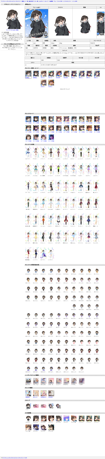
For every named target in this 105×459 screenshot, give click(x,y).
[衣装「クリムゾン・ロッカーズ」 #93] (97, 352)
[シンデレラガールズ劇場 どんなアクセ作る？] (59, 383)
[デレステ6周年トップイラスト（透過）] (44, 429)
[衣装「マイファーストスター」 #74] (28, 344)
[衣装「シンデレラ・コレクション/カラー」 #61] (82, 326)
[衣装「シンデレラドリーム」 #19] (97, 281)
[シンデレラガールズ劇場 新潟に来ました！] (28, 383)
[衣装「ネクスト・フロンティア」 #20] (28, 290)
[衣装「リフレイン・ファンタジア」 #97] (51, 361)
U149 (26, 457)
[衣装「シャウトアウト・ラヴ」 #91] (82, 352)
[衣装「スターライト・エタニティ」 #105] (36, 370)
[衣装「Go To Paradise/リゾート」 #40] (74, 308)
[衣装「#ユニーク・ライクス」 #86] (44, 352)
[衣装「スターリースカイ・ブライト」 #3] (51, 272)
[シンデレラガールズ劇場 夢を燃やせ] (66, 383)
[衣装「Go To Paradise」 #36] (74, 299)
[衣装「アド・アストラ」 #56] (44, 326)
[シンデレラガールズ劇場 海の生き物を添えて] (44, 383)
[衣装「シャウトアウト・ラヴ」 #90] (74, 352)
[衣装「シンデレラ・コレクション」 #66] (44, 335)
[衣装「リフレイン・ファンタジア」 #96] (44, 361)
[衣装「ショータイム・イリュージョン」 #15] (66, 281)
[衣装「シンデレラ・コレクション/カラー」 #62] (89, 326)
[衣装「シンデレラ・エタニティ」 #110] (74, 370)
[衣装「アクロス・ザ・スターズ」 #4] (59, 272)
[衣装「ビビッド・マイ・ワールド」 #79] (66, 344)
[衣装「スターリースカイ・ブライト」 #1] (36, 272)
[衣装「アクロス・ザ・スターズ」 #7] (82, 272)
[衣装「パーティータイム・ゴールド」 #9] (97, 272)
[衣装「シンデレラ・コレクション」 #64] (28, 335)
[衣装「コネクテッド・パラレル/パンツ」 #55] (36, 326)
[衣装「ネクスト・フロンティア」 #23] (51, 290)
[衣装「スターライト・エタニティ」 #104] (28, 370)
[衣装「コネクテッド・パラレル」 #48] (59, 317)
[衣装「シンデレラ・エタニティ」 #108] (59, 370)
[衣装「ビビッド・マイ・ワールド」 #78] (59, 344)
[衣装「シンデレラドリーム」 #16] (74, 281)
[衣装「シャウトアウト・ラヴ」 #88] (59, 352)
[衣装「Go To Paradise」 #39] (97, 299)
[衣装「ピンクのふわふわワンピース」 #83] (97, 344)
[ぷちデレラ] (28, 421)
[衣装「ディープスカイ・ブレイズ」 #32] (44, 299)
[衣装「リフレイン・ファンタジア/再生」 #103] (97, 361)
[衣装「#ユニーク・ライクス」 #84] (28, 352)
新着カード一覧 (25, 1)
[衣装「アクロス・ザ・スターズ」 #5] (66, 272)
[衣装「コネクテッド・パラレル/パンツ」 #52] (89, 317)
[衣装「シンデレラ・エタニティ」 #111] (82, 370)
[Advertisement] (52, 100)
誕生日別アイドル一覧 (33, 1)
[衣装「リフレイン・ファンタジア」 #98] (59, 361)
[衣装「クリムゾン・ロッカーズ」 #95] (36, 361)
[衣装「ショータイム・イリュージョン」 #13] (51, 281)
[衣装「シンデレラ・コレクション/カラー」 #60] (74, 326)
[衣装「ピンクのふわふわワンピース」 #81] (82, 344)
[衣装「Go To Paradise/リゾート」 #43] (97, 308)
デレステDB (59, 1)
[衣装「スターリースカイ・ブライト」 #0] (28, 272)
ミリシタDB (74, 1)
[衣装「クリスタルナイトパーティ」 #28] (89, 290)
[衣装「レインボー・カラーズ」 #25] (66, 290)
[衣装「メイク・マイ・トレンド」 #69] (66, 335)
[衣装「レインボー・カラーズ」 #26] (74, 290)
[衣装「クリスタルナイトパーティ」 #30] (28, 299)
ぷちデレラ (41, 1)
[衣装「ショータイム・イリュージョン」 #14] (59, 281)
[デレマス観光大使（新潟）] (28, 429)
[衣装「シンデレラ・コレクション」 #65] (36, 335)
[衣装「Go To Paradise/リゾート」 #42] (89, 308)
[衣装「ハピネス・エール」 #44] (28, 317)
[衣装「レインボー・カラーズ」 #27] (82, 290)
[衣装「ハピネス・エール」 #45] (36, 317)
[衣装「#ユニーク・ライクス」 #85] (36, 352)
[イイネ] (28, 408)
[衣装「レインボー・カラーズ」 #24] (59, 290)
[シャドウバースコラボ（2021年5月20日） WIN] (97, 421)
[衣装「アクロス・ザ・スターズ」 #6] (74, 272)
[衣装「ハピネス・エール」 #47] (51, 317)
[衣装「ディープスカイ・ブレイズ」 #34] (59, 299)
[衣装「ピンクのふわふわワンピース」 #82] (89, 344)
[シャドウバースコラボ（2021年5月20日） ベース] (82, 421)
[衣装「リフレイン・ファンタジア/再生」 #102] (89, 361)
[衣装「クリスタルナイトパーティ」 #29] (97, 290)
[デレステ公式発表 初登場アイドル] (36, 421)
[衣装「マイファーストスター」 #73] (97, 335)
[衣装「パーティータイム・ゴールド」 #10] (28, 281)
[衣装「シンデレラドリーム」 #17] (82, 281)
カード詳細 (28, 123)
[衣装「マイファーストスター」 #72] (89, 335)
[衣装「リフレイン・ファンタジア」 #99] (66, 361)
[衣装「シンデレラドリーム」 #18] (89, 281)
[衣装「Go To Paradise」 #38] (89, 299)
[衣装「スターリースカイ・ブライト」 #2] (44, 272)
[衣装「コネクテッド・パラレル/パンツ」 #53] (97, 317)
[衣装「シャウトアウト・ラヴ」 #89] (66, 352)
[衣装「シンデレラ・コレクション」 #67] (51, 335)
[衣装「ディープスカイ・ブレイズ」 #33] (51, 299)
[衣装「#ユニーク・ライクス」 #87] (51, 352)
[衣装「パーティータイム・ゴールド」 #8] (89, 272)
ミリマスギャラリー (67, 1)
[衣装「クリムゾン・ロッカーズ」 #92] (89, 352)
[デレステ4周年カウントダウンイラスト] (51, 421)
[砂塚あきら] (36, 37)
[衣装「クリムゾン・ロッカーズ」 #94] (28, 361)
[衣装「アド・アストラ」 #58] (59, 326)
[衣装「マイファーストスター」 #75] (36, 344)
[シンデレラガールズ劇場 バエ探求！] (82, 383)
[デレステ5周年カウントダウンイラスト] (66, 421)
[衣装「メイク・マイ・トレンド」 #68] (59, 335)
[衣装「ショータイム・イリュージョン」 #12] (44, 281)
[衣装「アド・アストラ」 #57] (51, 326)
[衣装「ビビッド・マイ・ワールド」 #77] (51, 344)
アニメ (55, 1)
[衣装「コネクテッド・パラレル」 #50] (74, 317)
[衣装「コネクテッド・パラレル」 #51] (82, 317)
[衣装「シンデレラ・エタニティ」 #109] (66, 370)
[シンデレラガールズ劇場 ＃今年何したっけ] (74, 383)
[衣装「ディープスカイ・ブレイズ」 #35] (66, 299)
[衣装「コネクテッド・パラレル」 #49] (66, 317)
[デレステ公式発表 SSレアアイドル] (44, 421)
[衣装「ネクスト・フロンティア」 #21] (36, 290)
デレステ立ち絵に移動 (12, 30)
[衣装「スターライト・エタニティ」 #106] (44, 370)
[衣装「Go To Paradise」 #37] (82, 299)
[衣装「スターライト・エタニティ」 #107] (51, 370)
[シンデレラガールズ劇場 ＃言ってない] (36, 383)
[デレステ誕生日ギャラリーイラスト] (74, 421)
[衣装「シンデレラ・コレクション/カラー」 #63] (97, 326)
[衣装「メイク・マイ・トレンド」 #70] (74, 335)
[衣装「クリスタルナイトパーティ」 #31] (36, 299)
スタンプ (46, 1)
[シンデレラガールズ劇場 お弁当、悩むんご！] (51, 383)
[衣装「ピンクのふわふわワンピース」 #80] (74, 344)
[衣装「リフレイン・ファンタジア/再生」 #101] (82, 361)
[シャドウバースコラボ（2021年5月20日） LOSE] (89, 421)
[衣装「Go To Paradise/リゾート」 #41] (82, 308)
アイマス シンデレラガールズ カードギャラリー (11, 1)
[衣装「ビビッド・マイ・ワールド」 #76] (44, 344)
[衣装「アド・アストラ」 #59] (66, 326)
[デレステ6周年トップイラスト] (36, 429)
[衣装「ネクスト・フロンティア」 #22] (44, 290)
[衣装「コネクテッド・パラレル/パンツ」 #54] (28, 326)
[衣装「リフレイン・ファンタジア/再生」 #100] (74, 361)
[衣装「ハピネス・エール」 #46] (44, 317)
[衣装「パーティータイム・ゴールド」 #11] (36, 281)
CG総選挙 (51, 1)
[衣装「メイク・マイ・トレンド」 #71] (82, 335)
